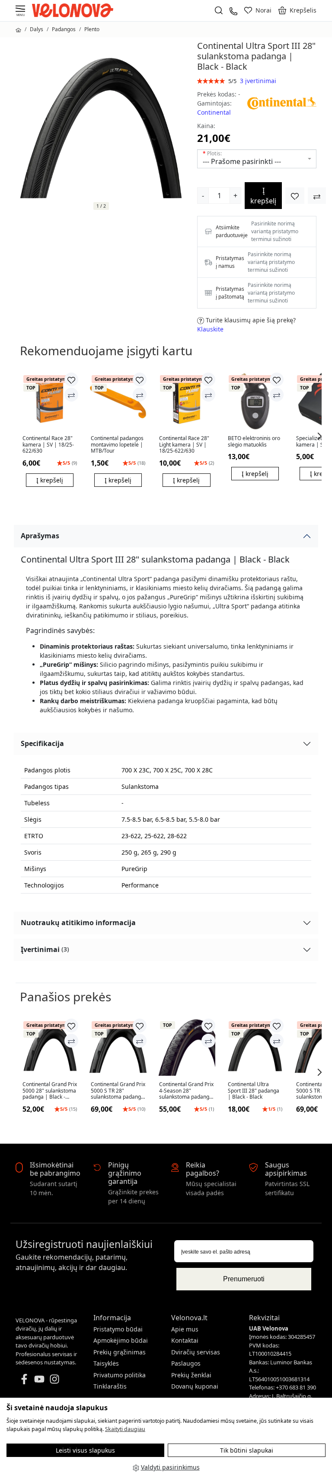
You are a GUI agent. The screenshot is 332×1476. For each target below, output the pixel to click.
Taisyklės (106, 1363)
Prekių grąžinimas (119, 1352)
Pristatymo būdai (118, 1329)
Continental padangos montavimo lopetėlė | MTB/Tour (117, 444)
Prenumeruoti (244, 1279)
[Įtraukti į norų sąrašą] (294, 195)
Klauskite (210, 329)
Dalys (36, 29)
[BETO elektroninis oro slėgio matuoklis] (255, 401)
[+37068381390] (233, 10)
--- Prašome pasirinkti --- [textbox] (242, 161)
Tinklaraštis (110, 1386)
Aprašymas (40, 535)
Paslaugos (186, 1363)
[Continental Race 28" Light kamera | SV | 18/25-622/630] (186, 401)
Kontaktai (184, 1340)
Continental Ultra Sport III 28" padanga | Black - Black (253, 1090)
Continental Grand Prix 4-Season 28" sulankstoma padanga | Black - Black (186, 1090)
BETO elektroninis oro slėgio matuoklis (254, 441)
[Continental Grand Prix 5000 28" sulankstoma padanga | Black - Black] (49, 1047)
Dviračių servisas (195, 1352)
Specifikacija (42, 743)
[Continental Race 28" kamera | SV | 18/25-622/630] (49, 401)
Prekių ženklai (191, 1375)
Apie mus (184, 1329)
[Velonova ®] (75, 10)
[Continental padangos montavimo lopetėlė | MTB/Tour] (118, 401)
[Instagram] (54, 1378)
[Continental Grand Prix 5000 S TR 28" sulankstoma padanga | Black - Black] (118, 1047)
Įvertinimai (45, 949)
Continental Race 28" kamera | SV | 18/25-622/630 (48, 444)
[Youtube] (39, 1378)
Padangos (64, 29)
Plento (91, 29)
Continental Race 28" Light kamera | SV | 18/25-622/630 (184, 444)
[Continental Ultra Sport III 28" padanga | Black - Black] (255, 1047)
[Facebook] (24, 1378)
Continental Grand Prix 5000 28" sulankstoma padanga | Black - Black (49, 1090)
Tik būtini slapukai (246, 1450)
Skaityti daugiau (125, 1429)
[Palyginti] (71, 395)
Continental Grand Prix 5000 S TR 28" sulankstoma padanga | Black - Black (118, 1090)
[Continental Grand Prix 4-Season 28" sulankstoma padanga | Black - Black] (186, 1047)
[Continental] (281, 102)
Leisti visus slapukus (85, 1450)
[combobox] (256, 158)
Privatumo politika (119, 1375)
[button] (297, 10)
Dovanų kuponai (194, 1386)
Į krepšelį (263, 196)
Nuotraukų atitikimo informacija (78, 922)
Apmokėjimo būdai (120, 1340)
